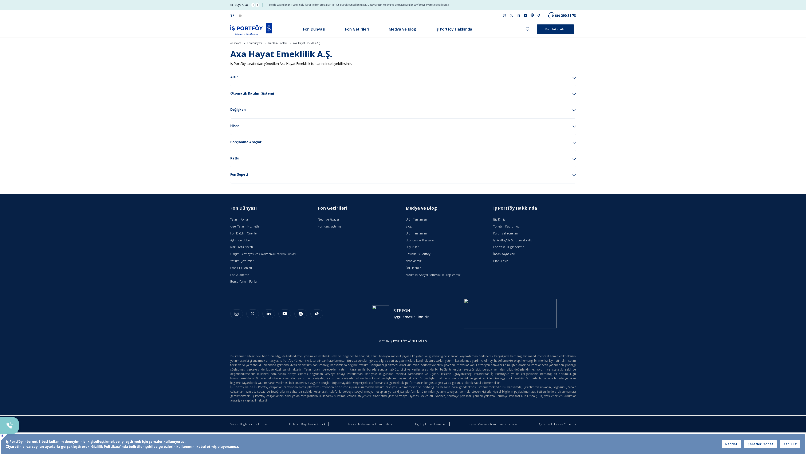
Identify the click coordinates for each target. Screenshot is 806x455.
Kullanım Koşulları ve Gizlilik (307, 424)
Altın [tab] (234, 77)
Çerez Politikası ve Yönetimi (557, 424)
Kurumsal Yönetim (505, 233)
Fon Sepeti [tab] (239, 174)
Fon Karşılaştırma (329, 226)
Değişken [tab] (238, 109)
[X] (252, 313)
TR (232, 15)
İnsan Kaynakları (504, 254)
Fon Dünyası (314, 29)
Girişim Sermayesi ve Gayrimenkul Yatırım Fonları (263, 254)
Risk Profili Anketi (241, 247)
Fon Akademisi (240, 275)
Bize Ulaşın (500, 261)
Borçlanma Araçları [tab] (246, 142)
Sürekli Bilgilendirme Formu (248, 424)
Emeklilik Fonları (277, 43)
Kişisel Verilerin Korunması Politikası (493, 424)
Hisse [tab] (234, 126)
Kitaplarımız (413, 261)
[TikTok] (316, 313)
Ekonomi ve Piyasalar (420, 240)
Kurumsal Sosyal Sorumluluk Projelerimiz (433, 275)
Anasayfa (235, 43)
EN (241, 15)
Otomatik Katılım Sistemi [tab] (252, 93)
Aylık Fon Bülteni (241, 240)
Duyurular (412, 247)
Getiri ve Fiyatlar (328, 219)
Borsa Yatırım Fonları (244, 282)
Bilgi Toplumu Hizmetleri (430, 424)
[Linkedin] (268, 313)
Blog (409, 226)
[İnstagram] (236, 313)
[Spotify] (300, 313)
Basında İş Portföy (418, 254)
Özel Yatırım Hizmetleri (245, 226)
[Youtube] (284, 313)
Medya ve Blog (402, 29)
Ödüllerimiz (413, 268)
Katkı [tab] (234, 158)
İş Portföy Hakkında (454, 29)
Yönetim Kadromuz (506, 226)
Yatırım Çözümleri (242, 261)
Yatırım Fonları (239, 219)
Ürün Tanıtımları (416, 219)
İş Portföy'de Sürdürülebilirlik (512, 240)
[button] (253, 5)
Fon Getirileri (357, 29)
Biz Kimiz (499, 219)
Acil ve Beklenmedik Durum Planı (370, 424)
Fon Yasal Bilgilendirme (508, 247)
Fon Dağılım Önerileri (244, 233)
